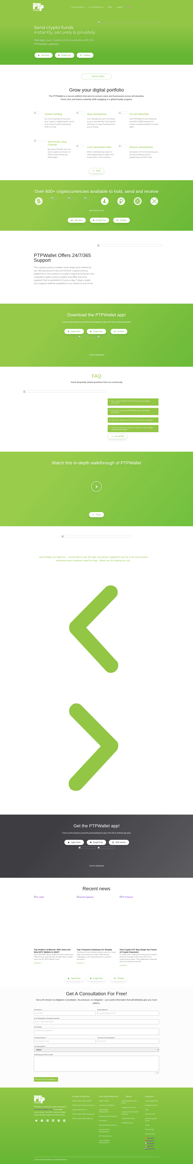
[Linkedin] (47, 1120)
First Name (38, 1010)
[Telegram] (42, 1120)
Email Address (102, 1010)
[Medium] (64, 1120)
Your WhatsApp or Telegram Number (47, 1018)
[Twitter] (36, 1120)
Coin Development (96, 7)
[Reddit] (58, 1120)
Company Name (40, 1038)
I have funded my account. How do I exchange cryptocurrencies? (132, 429)
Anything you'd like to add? (43, 1054)
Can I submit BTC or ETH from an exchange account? (130, 402)
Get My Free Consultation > (46, 1079)
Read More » (38, 963)
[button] (133, 402)
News (110, 7)
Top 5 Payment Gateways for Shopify (94, 950)
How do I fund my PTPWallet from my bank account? (130, 411)
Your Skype (38, 1027)
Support (120, 7)
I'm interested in (39, 1046)
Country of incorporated (106, 1038)
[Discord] (53, 1120)
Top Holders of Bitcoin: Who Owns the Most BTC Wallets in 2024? (52, 951)
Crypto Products (77, 7)
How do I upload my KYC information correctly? (132, 420)
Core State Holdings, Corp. (43, 1109)
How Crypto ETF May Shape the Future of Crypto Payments (138, 951)
